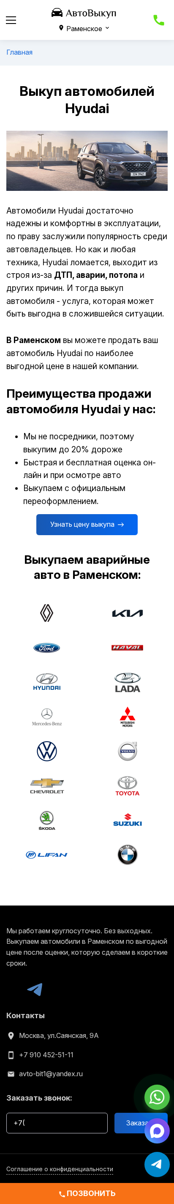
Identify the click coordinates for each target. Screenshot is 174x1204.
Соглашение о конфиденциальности (59, 1168)
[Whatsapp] (157, 1096)
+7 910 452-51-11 (46, 1055)
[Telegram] (34, 989)
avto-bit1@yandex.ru (51, 1073)
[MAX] (14, 989)
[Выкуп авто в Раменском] (84, 12)
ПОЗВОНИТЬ (87, 1193)
